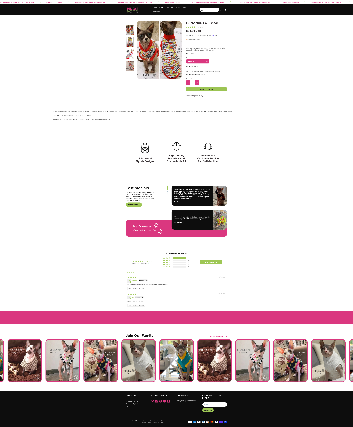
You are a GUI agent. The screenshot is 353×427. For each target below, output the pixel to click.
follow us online (216, 336)
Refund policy (154, 421)
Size (187, 58)
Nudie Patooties (143, 421)
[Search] (202, 9)
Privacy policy (165, 421)
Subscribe (208, 410)
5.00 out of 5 (147, 261)
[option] (130, 30)
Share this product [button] (193, 96)
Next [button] (130, 73)
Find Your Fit (134, 205)
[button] (161, 8)
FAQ (127, 407)
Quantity (190, 79)
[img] (132, 277)
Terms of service (146, 423)
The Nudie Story (132, 401)
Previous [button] (130, 22)
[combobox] (209, 10)
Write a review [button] (211, 262)
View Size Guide (192, 66)
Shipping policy (159, 423)
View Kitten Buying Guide (195, 74)
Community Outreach (134, 404)
